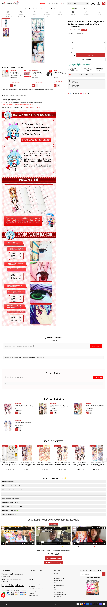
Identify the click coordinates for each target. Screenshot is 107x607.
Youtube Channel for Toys (60, 594)
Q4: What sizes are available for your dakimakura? (13, 494)
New (30, 8)
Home (3, 16)
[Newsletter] (103, 574)
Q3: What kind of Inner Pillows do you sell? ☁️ (12, 489)
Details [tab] (12, 95)
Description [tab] (5, 95)
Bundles (60, 8)
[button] (8, 13)
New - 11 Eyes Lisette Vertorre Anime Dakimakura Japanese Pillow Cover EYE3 (44, 464)
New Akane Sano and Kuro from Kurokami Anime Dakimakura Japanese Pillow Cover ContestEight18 (95, 407)
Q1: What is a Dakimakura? (8, 481)
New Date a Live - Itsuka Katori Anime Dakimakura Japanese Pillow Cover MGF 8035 (24, 407)
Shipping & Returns (58, 580)
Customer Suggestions (34, 591)
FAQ (27, 107)
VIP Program (32, 586)
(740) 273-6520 (6, 576)
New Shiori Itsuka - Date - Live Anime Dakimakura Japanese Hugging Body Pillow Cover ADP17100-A (24, 424)
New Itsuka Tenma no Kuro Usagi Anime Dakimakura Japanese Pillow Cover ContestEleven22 (24, 89)
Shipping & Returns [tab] (21, 95)
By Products (67, 8)
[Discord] (83, 93)
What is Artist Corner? (59, 578)
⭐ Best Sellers (23, 8)
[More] (27, 9)
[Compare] (15, 85)
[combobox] (78, 3)
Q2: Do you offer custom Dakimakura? (11, 485)
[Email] (73, 93)
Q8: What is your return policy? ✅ (10, 510)
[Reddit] (85, 93)
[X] (78, 93)
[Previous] (3, 460)
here (32, 104)
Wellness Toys (53, 8)
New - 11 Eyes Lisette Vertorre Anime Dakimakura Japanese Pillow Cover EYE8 (97, 464)
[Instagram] (10, 585)
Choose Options (16, 82)
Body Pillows (36, 8)
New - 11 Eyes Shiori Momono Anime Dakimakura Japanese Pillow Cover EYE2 (27, 464)
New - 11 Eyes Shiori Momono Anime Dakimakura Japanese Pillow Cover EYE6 (80, 464)
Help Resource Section (35, 107)
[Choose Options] (11, 85)
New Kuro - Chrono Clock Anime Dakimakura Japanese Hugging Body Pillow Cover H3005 (59, 407)
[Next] (104, 460)
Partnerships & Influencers (60, 576)
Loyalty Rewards (32, 581)
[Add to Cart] (55, 85)
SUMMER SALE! (42, 3)
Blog (55, 587)
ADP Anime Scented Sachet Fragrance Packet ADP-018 (37, 74)
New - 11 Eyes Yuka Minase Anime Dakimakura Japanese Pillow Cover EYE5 (62, 464)
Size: (69, 46)
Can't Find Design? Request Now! (36, 588)
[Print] (76, 93)
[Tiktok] (88, 93)
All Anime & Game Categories (35, 584)
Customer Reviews (58, 592)
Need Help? (84, 8)
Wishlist (31, 579)
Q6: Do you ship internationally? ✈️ (10, 502)
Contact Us (31, 593)
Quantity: (70, 52)
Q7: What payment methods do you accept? (12, 506)
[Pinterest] (81, 93)
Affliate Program (58, 589)
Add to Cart (91, 55)
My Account (31, 574)
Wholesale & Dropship (59, 585)
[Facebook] (71, 93)
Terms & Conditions (58, 596)
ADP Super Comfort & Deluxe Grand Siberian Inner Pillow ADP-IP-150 (15, 74)
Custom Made (44, 8)
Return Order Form (33, 595)
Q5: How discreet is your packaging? (10, 498)
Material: (70, 40)
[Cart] (103, 3)
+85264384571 (6, 581)
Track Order (31, 577)
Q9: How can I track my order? (9, 514)
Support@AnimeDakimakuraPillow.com (12, 579)
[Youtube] (13, 585)
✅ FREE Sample (75, 8)
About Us (56, 573)
